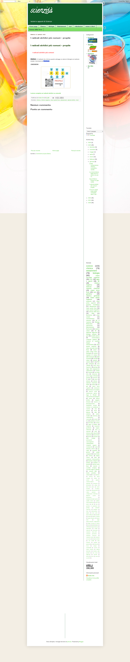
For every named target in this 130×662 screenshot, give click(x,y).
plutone (87, 544)
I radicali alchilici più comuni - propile (93, 186)
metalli (96, 528)
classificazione (95, 490)
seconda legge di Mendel (92, 469)
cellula (93, 384)
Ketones (91, 476)
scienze (89, 266)
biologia (96, 273)
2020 (89, 202)
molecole (88, 530)
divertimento (88, 497)
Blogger (81, 641)
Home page (33, 26)
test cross (95, 552)
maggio (92, 152)
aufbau (95, 485)
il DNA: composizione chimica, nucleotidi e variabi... (93, 166)
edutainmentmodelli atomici (92, 499)
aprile (91, 154)
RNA (98, 362)
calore (92, 486)
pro (92, 544)
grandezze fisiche (94, 421)
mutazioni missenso (91, 535)
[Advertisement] (92, 98)
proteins (88, 462)
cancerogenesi (90, 441)
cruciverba (89, 419)
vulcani (88, 474)
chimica (39, 100)
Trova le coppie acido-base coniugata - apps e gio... (93, 192)
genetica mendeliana (92, 304)
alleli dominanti (90, 356)
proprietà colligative (93, 460)
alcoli (95, 410)
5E (95, 330)
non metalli (91, 540)
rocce (87, 545)
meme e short (90, 26)
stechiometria (90, 344)
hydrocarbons (94, 511)
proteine (88, 377)
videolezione (92, 306)
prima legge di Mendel (92, 376)
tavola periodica (91, 473)
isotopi (89, 516)
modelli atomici (95, 336)
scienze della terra (94, 311)
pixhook (69, 641)
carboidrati (91, 363)
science (88, 362)
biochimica (89, 315)
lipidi (95, 457)
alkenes (95, 381)
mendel (95, 358)
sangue (95, 545)
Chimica (43, 26)
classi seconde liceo (91, 348)
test (70, 26)
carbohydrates (89, 443)
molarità (90, 372)
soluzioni (88, 320)
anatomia (88, 301)
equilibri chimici (89, 500)
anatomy (88, 414)
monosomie (95, 530)
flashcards (89, 329)
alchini (89, 436)
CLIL (91, 279)
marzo (92, 156)
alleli (95, 412)
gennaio (92, 161)
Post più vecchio (75, 150)
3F (91, 379)
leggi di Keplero (92, 424)
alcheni (88, 410)
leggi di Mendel (91, 395)
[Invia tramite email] (56, 98)
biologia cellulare (91, 334)
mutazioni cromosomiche (92, 459)
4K (92, 474)
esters (96, 502)
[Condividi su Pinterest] (63, 98)
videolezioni (79, 26)
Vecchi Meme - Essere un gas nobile (94, 180)
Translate (92, 135)
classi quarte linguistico (92, 310)
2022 (89, 198)
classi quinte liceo (55, 100)
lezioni (89, 525)
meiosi (90, 398)
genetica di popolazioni (91, 506)
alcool (95, 379)
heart (87, 511)
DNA (93, 313)
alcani (95, 349)
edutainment (63, 100)
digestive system (91, 495)
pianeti (95, 360)
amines (87, 480)
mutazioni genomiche (91, 533)
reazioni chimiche (92, 288)
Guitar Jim (91, 575)
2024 (89, 142)
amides (95, 478)
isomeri (97, 422)
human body (96, 454)
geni (87, 336)
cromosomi (96, 388)
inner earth (94, 512)
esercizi (88, 287)
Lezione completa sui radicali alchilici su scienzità (46, 93)
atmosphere (88, 485)
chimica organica (45, 100)
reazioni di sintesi (91, 355)
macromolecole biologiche (92, 396)
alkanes (88, 381)
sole (96, 408)
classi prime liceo (91, 351)
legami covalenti (96, 516)
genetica (89, 294)
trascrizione (96, 434)
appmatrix (88, 483)
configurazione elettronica (92, 493)
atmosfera (95, 483)
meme (95, 353)
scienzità (42, 10)
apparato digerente (91, 332)
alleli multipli (90, 438)
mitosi (87, 360)
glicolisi (88, 452)
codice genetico (91, 492)
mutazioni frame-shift (91, 531)
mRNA (87, 526)
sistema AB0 (93, 471)
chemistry (95, 415)
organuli (95, 542)
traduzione (89, 434)
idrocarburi (90, 422)
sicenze (95, 547)
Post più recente (35, 150)
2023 (89, 145)
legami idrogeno (91, 518)
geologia (95, 367)
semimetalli (88, 547)
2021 (89, 200)
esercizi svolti (93, 391)
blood (87, 486)
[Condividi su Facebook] (61, 98)
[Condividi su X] (59, 98)
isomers (91, 455)
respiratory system (91, 405)
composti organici (91, 445)
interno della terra (90, 514)
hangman (95, 509)
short (77, 100)
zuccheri (88, 558)
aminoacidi (89, 440)
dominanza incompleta (94, 389)
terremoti (95, 377)
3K (94, 362)
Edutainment (61, 26)
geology (88, 507)
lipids (97, 525)
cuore (96, 447)
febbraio (92, 159)
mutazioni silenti (96, 538)
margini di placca (94, 526)
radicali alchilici (71, 100)
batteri (87, 384)
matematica (88, 528)
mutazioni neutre (89, 537)
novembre (93, 149)
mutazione (94, 374)
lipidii (93, 525)
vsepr (96, 556)
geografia (94, 450)
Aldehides (97, 474)
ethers (87, 504)
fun (87, 421)
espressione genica (91, 393)
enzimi (96, 419)
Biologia (51, 26)
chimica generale (92, 296)
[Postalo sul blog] (58, 98)
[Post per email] (53, 97)
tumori (87, 556)
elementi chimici (90, 448)
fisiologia (88, 353)
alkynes (88, 412)
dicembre (92, 147)
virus (92, 556)
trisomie (95, 554)
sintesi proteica (89, 549)
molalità (97, 370)
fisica (87, 349)
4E (98, 281)
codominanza (89, 417)
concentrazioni (90, 318)
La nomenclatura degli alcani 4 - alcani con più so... (94, 174)
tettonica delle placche (92, 433)
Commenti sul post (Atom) (43, 153)
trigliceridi (88, 554)
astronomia (89, 325)
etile (92, 504)
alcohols (95, 436)
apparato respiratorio (91, 382)
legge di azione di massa (93, 523)
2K (87, 379)
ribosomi (96, 544)
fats (97, 504)
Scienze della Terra (35, 29)
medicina (88, 426)
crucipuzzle (89, 447)
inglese (87, 512)
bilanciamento (90, 327)
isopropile (97, 514)
